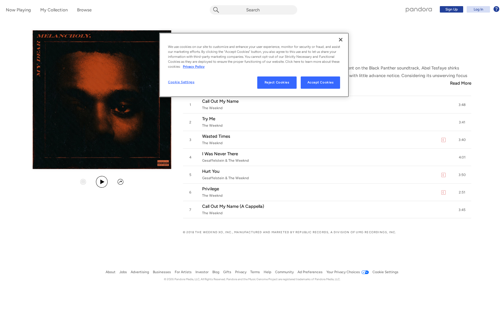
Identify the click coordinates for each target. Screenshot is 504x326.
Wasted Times (216, 136)
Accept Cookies (320, 82)
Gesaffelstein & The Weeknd (225, 160)
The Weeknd (212, 108)
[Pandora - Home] (418, 9)
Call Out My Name (220, 101)
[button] (327, 105)
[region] (254, 65)
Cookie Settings (181, 82)
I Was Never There (220, 153)
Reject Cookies (277, 82)
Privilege (210, 188)
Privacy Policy (194, 66)
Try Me (208, 118)
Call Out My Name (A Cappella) (233, 206)
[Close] (340, 39)
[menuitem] (468, 9)
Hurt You (210, 171)
